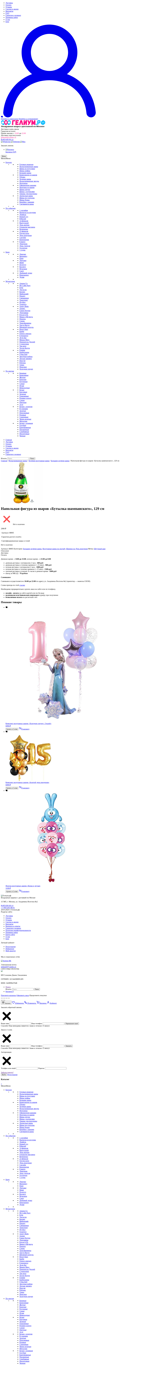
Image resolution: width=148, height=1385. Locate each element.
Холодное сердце (26, 369)
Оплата (8, 5)
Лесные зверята (25, 359)
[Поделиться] (6, 998)
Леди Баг (23, 338)
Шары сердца (24, 190)
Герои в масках (25, 334)
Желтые (22, 377)
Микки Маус (24, 340)
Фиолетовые (24, 434)
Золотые (22, 411)
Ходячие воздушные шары (39, 461)
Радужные (23, 382)
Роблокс (22, 363)
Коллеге (22, 267)
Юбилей (22, 219)
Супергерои (24, 344)
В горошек (23, 409)
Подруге (22, 265)
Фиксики (23, 367)
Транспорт (23, 300)
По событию (10, 208)
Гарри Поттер (24, 311)
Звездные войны (25, 356)
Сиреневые (23, 417)
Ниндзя (22, 361)
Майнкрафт (24, 294)
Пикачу (22, 296)
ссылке (22, 585)
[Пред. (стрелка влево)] (2, 1000)
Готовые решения (26, 164)
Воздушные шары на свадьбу (54, 549)
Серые (22, 384)
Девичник (23, 244)
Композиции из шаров (28, 175)
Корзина (10, 991)
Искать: (4, 458)
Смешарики (24, 298)
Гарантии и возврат (13, 15)
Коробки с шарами (26, 202)
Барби (21, 331)
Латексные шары (26, 196)
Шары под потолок (27, 198)
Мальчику (23, 256)
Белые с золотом (25, 407)
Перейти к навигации (9, 119)
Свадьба (22, 238)
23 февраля (23, 231)
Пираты (22, 319)
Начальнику (24, 275)
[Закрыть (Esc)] (9, 998)
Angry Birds (24, 306)
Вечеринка (23, 229)
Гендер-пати (24, 233)
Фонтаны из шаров (26, 187)
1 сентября (23, 210)
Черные (22, 436)
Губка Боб (23, 354)
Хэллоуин (23, 248)
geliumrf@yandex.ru (8, 137)
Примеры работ (12, 17)
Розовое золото (25, 398)
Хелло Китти (24, 348)
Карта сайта (10, 935)
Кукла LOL (23, 315)
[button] (6, 158)
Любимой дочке (25, 273)
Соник (22, 321)
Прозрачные (24, 430)
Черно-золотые (25, 419)
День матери (24, 225)
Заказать (69, 1046)
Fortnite (22, 350)
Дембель (22, 215)
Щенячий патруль (26, 327)
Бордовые (23, 392)
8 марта (22, 242)
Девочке (22, 254)
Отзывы (9, 7)
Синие (22, 400)
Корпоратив (24, 240)
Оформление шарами (27, 185)
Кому (8, 252)
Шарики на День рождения (77, 549)
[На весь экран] (4, 998)
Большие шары (25, 173)
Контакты (9, 11)
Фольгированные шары (28, 167)
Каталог (9, 162)
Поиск (32, 458)
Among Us (23, 283)
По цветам (10, 371)
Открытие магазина (27, 227)
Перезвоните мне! (72, 1023)
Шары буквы (24, 200)
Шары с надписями (27, 192)
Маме (21, 263)
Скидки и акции (12, 9)
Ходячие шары (25, 179)
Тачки (21, 365)
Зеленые (22, 394)
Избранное (10, 949)
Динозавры (23, 313)
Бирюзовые (23, 375)
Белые (21, 390)
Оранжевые (24, 396)
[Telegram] (15, 142)
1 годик (22, 250)
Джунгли (23, 290)
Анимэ (22, 308)
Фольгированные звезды (29, 181)
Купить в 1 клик (11, 729)
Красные (22, 379)
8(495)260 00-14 (7, 140)
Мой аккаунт (11, 951)
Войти (4, 1075)
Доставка (9, 3)
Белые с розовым (26, 423)
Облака (22, 177)
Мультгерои (10, 281)
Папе (21, 258)
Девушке (22, 260)
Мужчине (23, 269)
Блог (7, 22)
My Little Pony (25, 286)
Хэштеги (22, 304)
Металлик (23, 421)
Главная (9, 440)
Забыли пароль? (7, 1072)
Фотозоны (23, 183)
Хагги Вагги (24, 325)
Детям (21, 277)
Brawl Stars (23, 329)
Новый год (23, 217)
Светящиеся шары (26, 204)
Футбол (22, 302)
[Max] (22, 142)
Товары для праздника (28, 194)
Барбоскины (24, 352)
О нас (8, 20)
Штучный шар (99, 549)
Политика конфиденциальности (18, 930)
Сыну (21, 271)
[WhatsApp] (6, 142)
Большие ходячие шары (60, 461)
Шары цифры (24, 171)
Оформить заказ (22, 995)
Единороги (23, 336)
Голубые (22, 425)
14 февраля (23, 221)
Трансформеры (25, 323)
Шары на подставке (27, 169)
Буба (21, 288)
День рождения (25, 235)
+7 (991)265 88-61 (8, 908)
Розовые (22, 415)
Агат (21, 405)
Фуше (21, 386)
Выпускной (24, 223)
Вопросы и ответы (13, 926)
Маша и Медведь (26, 317)
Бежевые (22, 373)
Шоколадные (24, 388)
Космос (22, 292)
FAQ (7, 13)
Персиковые (24, 413)
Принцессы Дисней (27, 342)
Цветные (22, 402)
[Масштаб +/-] (2, 998)
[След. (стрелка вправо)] (4, 1000)
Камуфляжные (25, 427)
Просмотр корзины (8, 995)
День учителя (24, 246)
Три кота (22, 346)
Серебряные (24, 432)
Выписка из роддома (27, 212)
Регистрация (10, 947)
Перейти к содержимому (28, 119)
